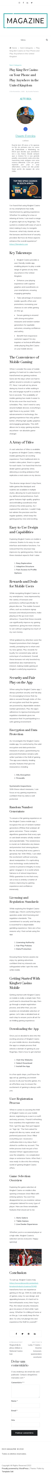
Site (13, 1420)
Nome (14, 1401)
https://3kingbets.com (18, 244)
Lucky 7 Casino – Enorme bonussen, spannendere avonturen (35, 1351)
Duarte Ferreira (33, 91)
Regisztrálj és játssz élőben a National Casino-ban (16, 1349)
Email (14, 1410)
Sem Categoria (15, 65)
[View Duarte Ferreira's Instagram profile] (25, 129)
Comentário (17, 1382)
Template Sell (7, 1471)
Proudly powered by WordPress (15, 1468)
